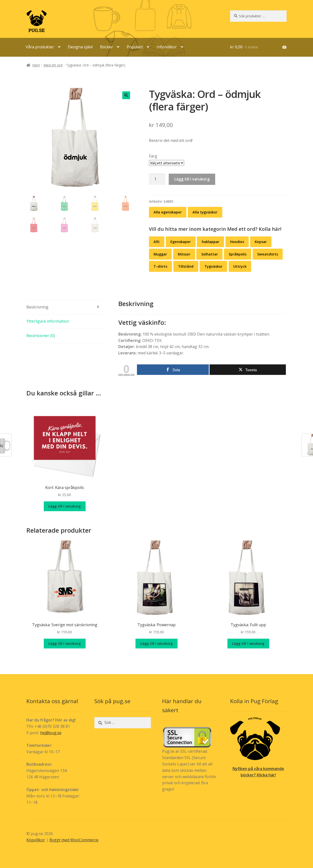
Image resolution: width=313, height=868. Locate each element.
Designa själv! (80, 47)
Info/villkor (166, 47)
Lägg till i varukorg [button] (64, 506)
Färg (153, 156)
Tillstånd (185, 266)
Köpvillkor (35, 840)
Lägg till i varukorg (192, 179)
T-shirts (160, 266)
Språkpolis (237, 254)
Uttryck (239, 266)
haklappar (210, 241)
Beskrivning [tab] (37, 307)
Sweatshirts (267, 254)
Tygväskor (213, 266)
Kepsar (261, 241)
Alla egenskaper (168, 212)
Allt (157, 241)
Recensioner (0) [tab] (40, 335)
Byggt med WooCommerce (73, 840)
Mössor (184, 254)
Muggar (160, 254)
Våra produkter (40, 47)
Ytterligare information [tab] (47, 321)
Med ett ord (53, 65)
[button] (126, 95)
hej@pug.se (50, 732)
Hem (36, 65)
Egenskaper (180, 241)
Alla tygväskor (204, 212)
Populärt (135, 47)
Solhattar (209, 254)
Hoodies (237, 241)
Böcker (106, 47)
